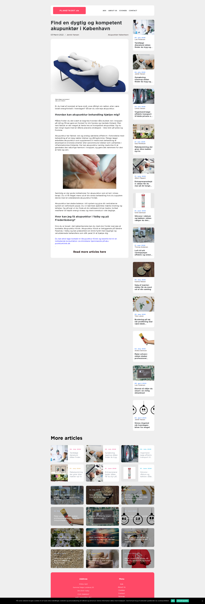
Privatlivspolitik (182, 601)
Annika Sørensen (141, 350)
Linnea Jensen (140, 108)
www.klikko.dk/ (85, 597)
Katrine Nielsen (140, 281)
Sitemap (121, 596)
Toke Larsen (139, 316)
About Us (112, 10)
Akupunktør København (118, 35)
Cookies (123, 10)
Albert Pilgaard (140, 178)
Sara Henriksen (140, 143)
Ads (104, 10)
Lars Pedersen (140, 39)
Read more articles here (89, 251)
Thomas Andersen (141, 247)
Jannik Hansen (73, 35)
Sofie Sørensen (140, 212)
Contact (133, 10)
